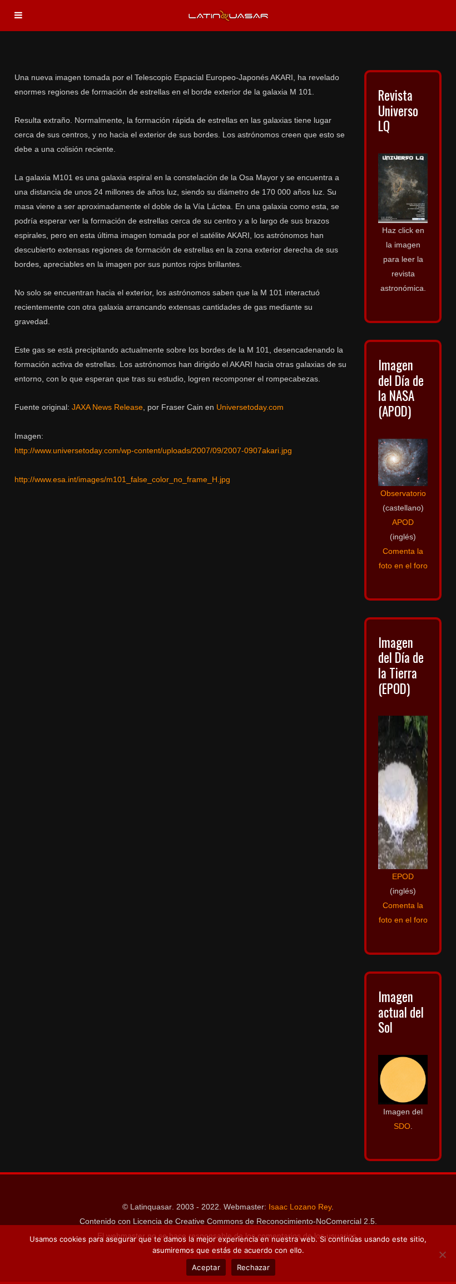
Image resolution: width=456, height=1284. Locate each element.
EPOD (403, 876)
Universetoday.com (250, 407)
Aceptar (206, 1267)
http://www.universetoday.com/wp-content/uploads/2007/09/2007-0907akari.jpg (153, 450)
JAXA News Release (107, 407)
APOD (403, 522)
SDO (402, 1126)
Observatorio (403, 493)
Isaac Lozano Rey (300, 1206)
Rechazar (253, 1267)
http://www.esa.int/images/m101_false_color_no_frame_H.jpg (122, 479)
